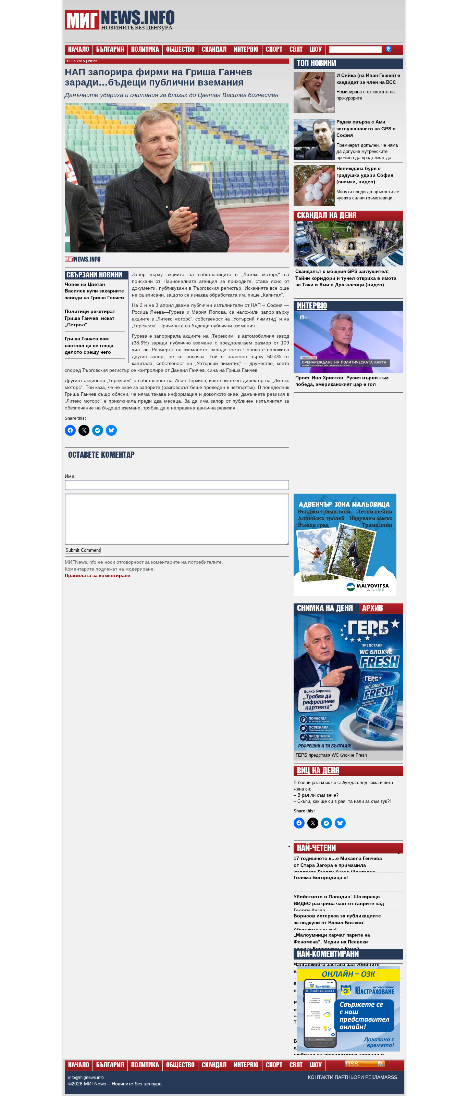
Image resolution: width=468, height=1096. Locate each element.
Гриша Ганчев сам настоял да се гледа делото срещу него (89, 345)
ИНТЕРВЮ (246, 50)
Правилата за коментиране (97, 575)
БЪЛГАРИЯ (110, 50)
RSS (392, 1077)
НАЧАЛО (78, 50)
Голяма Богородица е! (321, 877)
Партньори (349, 1077)
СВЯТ (296, 50)
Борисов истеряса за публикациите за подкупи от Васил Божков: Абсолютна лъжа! (337, 922)
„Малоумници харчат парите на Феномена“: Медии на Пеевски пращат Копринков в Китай (332, 941)
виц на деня (318, 771)
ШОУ (316, 50)
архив (372, 608)
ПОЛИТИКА (145, 50)
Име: (70, 476)
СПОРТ (274, 50)
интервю (312, 306)
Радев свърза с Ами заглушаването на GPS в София (366, 128)
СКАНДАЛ (214, 50)
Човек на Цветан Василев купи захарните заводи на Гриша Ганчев (94, 291)
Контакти (320, 1077)
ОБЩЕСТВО (180, 50)
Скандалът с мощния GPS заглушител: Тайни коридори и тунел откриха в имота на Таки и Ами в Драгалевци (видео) (345, 278)
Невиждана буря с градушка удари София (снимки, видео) (364, 175)
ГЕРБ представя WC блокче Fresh (331, 755)
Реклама (376, 1077)
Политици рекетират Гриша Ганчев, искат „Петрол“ (90, 318)
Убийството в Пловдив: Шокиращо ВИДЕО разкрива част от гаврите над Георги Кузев (339, 903)
